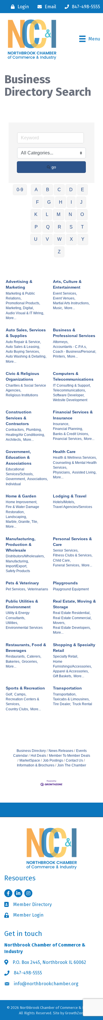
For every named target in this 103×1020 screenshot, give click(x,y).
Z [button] (59, 251)
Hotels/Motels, (64, 502)
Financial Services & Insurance (73, 415)
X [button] (71, 239)
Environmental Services (24, 628)
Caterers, (34, 656)
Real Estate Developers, (72, 628)
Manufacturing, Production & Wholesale (20, 544)
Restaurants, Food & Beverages (26, 647)
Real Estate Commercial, (72, 618)
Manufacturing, (17, 561)
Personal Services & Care (72, 541)
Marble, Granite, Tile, (22, 522)
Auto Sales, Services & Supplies (26, 333)
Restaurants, (15, 656)
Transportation (67, 688)
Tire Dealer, (62, 704)
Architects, (14, 440)
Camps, (20, 694)
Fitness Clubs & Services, (72, 555)
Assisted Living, (84, 472)
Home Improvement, (21, 502)
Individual (13, 484)
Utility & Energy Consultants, (17, 615)
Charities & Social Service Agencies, (26, 387)
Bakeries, (13, 662)
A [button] (36, 189)
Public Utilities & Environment (22, 604)
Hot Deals (38, 756)
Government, (16, 479)
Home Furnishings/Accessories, (72, 664)
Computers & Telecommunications (73, 376)
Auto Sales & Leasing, (23, 347)
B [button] (47, 189)
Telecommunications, (69, 390)
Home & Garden (21, 496)
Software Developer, (68, 395)
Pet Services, (16, 589)
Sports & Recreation (25, 688)
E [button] (82, 189)
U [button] (35, 239)
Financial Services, (67, 439)
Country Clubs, (17, 709)
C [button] (59, 189)
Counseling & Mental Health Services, (75, 465)
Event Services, (65, 293)
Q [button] (47, 227)
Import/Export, (16, 566)
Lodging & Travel (69, 496)
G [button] (49, 202)
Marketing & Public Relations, (20, 295)
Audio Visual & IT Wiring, (25, 313)
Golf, (9, 694)
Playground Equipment (71, 589)
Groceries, (30, 662)
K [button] (35, 214)
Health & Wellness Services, (75, 458)
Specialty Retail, (65, 656)
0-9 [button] (20, 189)
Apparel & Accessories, (71, 671)
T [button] (82, 227)
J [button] (81, 202)
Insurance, (61, 424)
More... (11, 318)
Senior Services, (65, 550)
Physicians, (62, 472)
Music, (58, 308)
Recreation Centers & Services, (22, 701)
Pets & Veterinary (22, 583)
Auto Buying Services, (23, 352)
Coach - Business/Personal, (74, 352)
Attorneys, (60, 342)
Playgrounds (65, 583)
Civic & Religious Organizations (22, 376)
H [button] (60, 202)
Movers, (59, 623)
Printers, (59, 356)
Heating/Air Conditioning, (25, 435)
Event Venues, (64, 298)
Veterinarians (37, 589)
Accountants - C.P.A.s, (70, 347)
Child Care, (62, 560)
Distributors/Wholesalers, (25, 556)
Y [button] (82, 239)
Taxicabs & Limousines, (71, 699)
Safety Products (18, 571)
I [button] (71, 202)
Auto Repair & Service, (23, 342)
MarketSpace (29, 760)
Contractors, (15, 430)
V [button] (47, 239)
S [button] (71, 227)
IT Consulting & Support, (72, 385)
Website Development (70, 400)
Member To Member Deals (69, 756)
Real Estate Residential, (71, 613)
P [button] (36, 227)
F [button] (37, 202)
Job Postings (53, 760)
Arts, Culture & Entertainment (67, 284)
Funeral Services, (66, 565)
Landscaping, (16, 517)
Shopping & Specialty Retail (74, 647)
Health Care (64, 451)
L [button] (47, 214)
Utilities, (12, 623)
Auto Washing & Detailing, (26, 356)
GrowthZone (75, 1013)
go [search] (54, 167)
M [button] (58, 214)
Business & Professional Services (74, 333)
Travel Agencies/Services (72, 507)
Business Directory (31, 751)
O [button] (82, 214)
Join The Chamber (71, 765)
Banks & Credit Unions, (71, 434)
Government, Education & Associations (18, 457)
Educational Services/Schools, (19, 471)
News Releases (61, 751)
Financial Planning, (68, 429)
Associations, (37, 479)
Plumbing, (34, 430)
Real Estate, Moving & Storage (74, 604)
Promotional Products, (23, 303)
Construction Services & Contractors (18, 418)
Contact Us (74, 760)
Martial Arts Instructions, (71, 303)
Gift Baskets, (62, 676)
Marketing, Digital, (20, 308)
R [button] (59, 227)
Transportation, (64, 694)
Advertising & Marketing (19, 284)
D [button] (71, 189)
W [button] (59, 239)
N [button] (70, 214)
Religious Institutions (22, 395)
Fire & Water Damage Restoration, (22, 509)
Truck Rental (82, 704)
